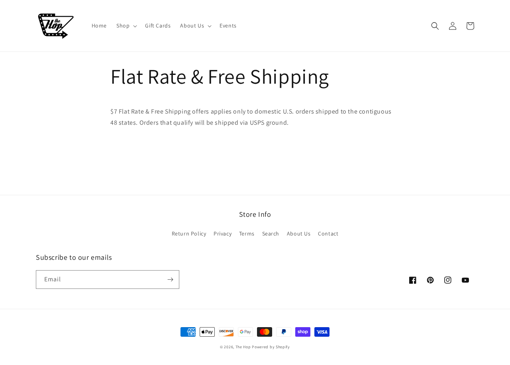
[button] (126, 25)
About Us (299, 233)
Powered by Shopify (271, 346)
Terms (247, 233)
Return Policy (189, 233)
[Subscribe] (170, 279)
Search (271, 233)
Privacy (222, 233)
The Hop (243, 346)
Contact (328, 233)
